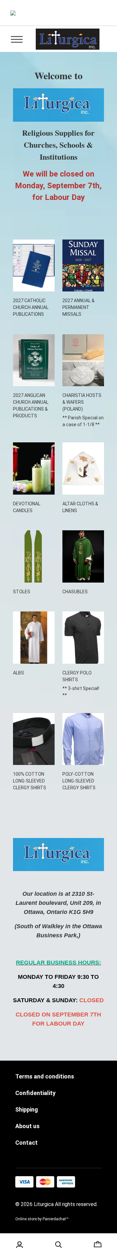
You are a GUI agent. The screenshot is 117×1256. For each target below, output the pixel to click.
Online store (26, 1219)
